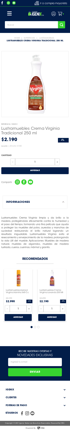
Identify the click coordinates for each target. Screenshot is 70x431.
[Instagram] (17, 182)
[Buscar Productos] (61, 24)
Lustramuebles (46, 38)
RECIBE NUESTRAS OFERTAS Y (35, 351)
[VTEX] (40, 428)
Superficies (29, 38)
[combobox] (35, 24)
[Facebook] (24, 182)
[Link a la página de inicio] (17, 38)
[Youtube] (30, 182)
